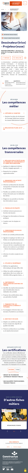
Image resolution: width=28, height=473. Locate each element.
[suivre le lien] (3, 469)
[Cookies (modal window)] (25, 470)
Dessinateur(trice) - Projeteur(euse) (14, 9)
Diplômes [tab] (11, 369)
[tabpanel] (14, 379)
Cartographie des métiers (16, 3)
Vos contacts (14, 442)
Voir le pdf (18, 58)
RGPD (8, 447)
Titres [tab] (18, 369)
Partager (6, 58)
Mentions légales (17, 447)
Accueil (2, 9)
